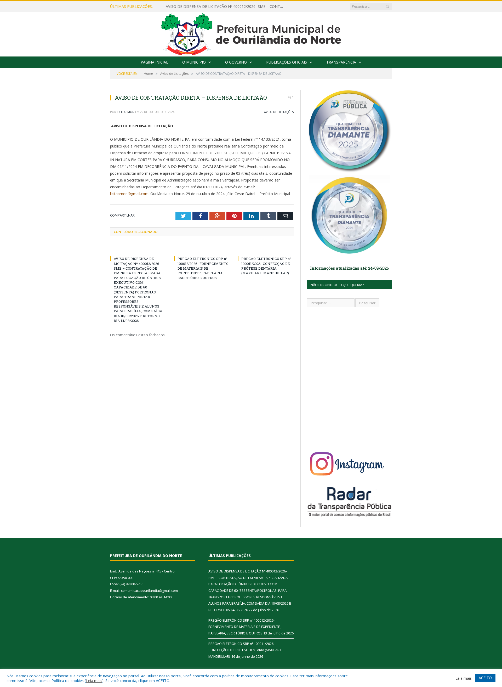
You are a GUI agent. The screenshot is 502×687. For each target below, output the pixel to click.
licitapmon (125, 112)
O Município (194, 62)
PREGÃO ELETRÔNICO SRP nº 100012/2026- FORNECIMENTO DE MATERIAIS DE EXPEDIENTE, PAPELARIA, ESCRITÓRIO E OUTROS (203, 268)
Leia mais (94, 680)
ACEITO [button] (485, 677)
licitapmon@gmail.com (129, 193)
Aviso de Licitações (279, 112)
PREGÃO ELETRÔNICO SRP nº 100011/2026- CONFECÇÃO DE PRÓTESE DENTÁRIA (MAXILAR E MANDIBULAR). (266, 265)
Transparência (341, 62)
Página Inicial (154, 62)
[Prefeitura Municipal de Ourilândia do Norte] (251, 33)
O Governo (236, 62)
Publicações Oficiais (286, 62)
